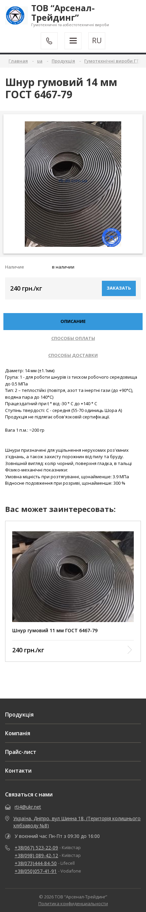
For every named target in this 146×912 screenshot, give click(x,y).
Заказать (119, 288)
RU (97, 40)
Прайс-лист (20, 752)
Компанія (17, 733)
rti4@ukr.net (28, 807)
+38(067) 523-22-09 (36, 847)
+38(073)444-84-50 (36, 863)
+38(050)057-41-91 (36, 871)
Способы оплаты (73, 338)
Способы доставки (73, 355)
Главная (18, 61)
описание (73, 321)
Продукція (19, 714)
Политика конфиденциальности (73, 903)
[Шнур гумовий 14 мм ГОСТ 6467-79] (73, 184)
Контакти (18, 770)
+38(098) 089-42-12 (36, 855)
